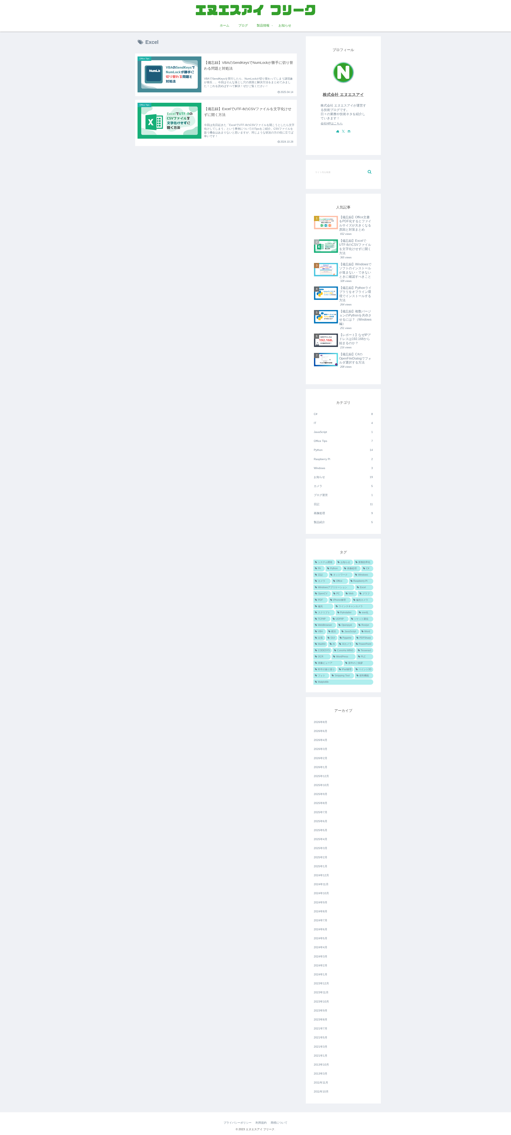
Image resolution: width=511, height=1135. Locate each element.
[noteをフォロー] (349, 131)
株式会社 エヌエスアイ (343, 94)
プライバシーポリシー (238, 1122)
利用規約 (261, 1122)
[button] (369, 172)
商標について (279, 1122)
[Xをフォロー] (343, 131)
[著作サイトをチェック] (337, 131)
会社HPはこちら (332, 123)
